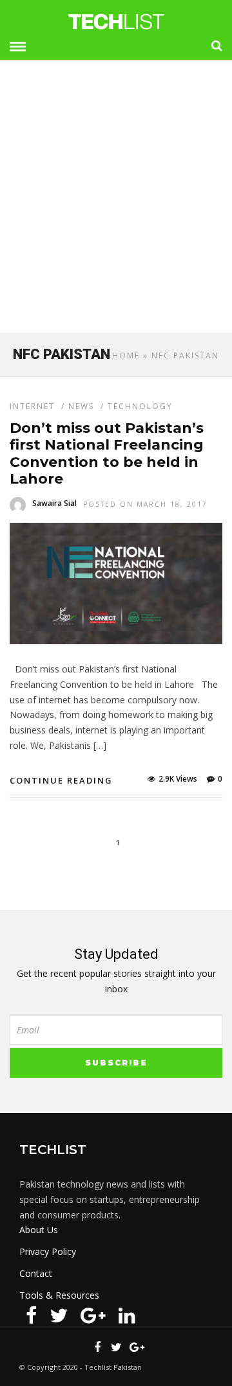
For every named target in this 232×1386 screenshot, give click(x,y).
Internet (32, 406)
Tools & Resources (59, 1295)
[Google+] (93, 1315)
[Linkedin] (127, 1315)
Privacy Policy (47, 1251)
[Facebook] (31, 1315)
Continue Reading (61, 780)
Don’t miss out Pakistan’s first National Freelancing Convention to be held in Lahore (107, 453)
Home (126, 355)
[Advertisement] (116, 201)
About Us (38, 1230)
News (81, 406)
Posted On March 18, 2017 (145, 504)
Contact (35, 1273)
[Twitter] (59, 1315)
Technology (140, 406)
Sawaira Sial (54, 503)
